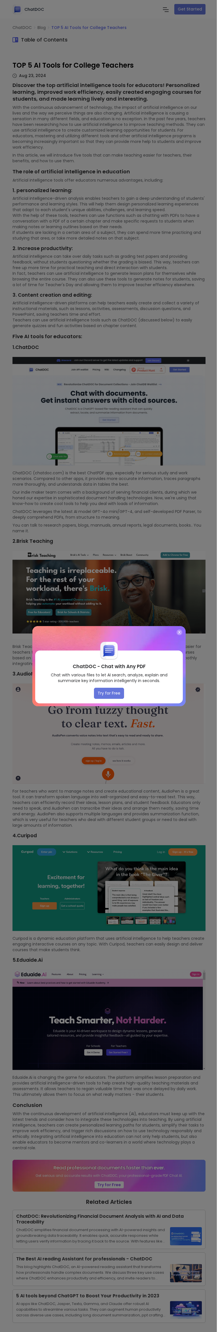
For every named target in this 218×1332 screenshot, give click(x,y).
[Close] (179, 632)
